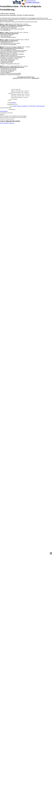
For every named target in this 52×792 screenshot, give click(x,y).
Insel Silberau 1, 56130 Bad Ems (28, 106)
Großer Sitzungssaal (40, 106)
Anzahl (9, 100)
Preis (10, 109)
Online (13, 106)
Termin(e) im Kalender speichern (7, 119)
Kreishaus (19, 106)
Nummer (9, 104)
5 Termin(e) (14, 99)
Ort (10, 106)
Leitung (9, 102)
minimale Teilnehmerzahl (5, 107)
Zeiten (9, 93)
